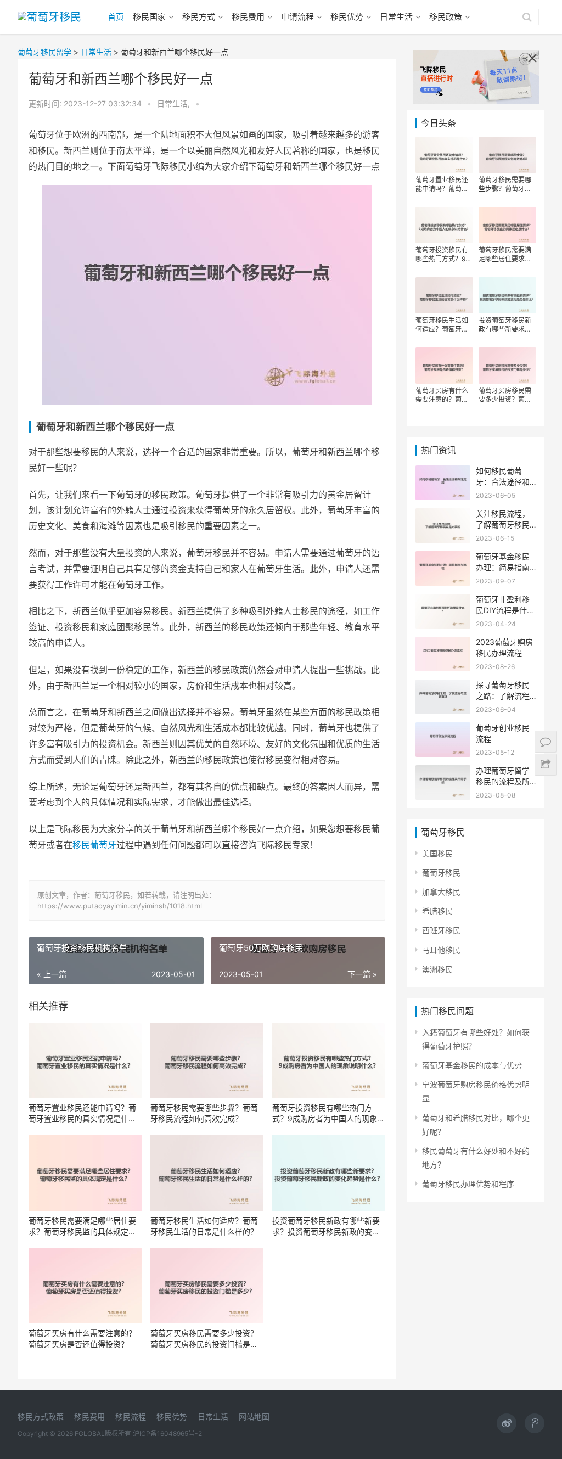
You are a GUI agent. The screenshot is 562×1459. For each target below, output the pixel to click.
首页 (116, 17)
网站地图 (254, 1416)
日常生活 (396, 17)
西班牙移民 (441, 930)
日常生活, (174, 103)
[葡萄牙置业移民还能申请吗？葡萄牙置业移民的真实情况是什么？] (85, 1060)
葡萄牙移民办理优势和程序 (468, 1183)
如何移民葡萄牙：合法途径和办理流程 (503, 481)
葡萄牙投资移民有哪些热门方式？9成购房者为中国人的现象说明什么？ (328, 1113)
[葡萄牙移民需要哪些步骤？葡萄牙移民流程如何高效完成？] (206, 1060)
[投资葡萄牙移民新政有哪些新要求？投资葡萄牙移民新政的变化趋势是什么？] (328, 1172)
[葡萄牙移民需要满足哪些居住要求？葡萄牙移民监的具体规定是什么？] (85, 1172)
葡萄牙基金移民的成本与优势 (472, 1065)
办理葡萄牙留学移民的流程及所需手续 (503, 781)
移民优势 (346, 17)
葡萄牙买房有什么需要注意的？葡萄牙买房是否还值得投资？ (82, 1338)
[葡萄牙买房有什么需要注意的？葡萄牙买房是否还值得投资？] (85, 1285)
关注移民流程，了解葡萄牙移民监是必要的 (503, 524)
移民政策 (445, 17)
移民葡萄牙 (94, 844)
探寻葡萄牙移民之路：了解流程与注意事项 (503, 695)
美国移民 (437, 853)
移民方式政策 (41, 1416)
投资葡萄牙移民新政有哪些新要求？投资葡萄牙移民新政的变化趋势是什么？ (326, 1226)
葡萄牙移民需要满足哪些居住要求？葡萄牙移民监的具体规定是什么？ (82, 1226)
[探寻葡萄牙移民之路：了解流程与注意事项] (442, 686)
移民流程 (130, 1416)
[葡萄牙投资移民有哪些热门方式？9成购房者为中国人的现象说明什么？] (328, 1060)
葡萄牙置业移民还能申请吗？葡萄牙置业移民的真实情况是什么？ (82, 1113)
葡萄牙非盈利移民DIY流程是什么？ (503, 609)
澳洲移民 (437, 969)
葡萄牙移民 (441, 872)
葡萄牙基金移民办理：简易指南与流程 (503, 567)
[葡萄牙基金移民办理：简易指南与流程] (442, 558)
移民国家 (149, 17)
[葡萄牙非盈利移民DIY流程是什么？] (442, 600)
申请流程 (297, 17)
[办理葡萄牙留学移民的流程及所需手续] (442, 772)
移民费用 (248, 17)
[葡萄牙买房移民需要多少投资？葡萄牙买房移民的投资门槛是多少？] (206, 1285)
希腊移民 (437, 911)
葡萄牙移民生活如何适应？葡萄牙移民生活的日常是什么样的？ (204, 1226)
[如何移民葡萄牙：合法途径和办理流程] (442, 472)
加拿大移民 (441, 891)
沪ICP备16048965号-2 (167, 1433)
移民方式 (198, 17)
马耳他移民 (441, 950)
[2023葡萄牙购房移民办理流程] (442, 643)
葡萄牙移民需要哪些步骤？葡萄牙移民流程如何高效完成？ (204, 1113)
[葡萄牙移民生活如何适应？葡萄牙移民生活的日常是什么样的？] (206, 1172)
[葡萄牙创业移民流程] (442, 729)
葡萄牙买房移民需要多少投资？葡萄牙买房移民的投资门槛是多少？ (204, 1339)
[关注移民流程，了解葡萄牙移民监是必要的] (442, 515)
